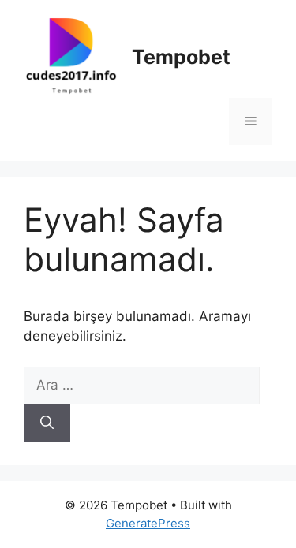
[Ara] (47, 423)
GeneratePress (148, 523)
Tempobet (181, 57)
